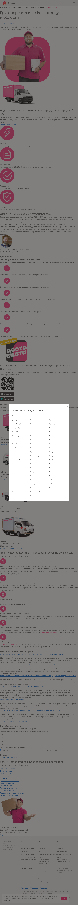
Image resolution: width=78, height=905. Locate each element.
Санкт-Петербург (17, 424)
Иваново (33, 444)
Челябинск (15, 448)
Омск (13, 452)
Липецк (32, 484)
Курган (32, 476)
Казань (14, 440)
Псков (51, 436)
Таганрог (15, 464)
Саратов (33, 416)
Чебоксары (53, 484)
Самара (14, 476)
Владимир (15, 456)
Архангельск (34, 428)
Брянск (32, 440)
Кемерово (33, 464)
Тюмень (51, 476)
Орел (51, 420)
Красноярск (34, 424)
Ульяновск (15, 488)
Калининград (34, 456)
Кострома (33, 472)
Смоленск (52, 444)
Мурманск (33, 488)
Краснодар (15, 420)
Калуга (32, 460)
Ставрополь (53, 452)
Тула (50, 472)
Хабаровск (52, 480)
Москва (14, 416)
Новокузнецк (34, 496)
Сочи (51, 448)
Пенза (51, 428)
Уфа (13, 472)
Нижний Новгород (18, 444)
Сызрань (14, 480)
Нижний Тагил (16, 432)
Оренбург (52, 424)
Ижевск (32, 448)
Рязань (51, 440)
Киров (32, 468)
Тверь (51, 464)
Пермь (14, 492)
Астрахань (33, 432)
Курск (32, 480)
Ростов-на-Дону (17, 460)
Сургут (51, 456)
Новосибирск (16, 436)
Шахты (14, 468)
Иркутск (32, 452)
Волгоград (15, 496)
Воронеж (33, 420)
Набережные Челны (37, 492)
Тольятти (15, 484)
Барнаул (33, 436)
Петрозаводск (54, 432)
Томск (51, 468)
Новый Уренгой (54, 416)
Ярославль (52, 488)
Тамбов (51, 460)
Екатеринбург (16, 428)
